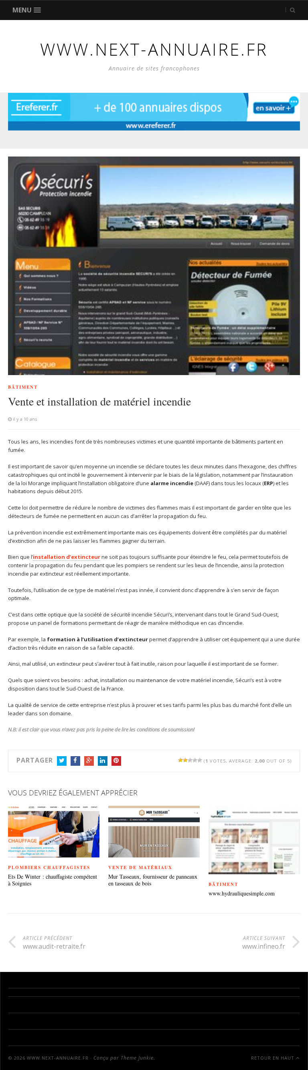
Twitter (62, 761)
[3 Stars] (190, 760)
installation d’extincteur (66, 556)
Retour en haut (273, 1058)
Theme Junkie (137, 1057)
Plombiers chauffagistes (49, 867)
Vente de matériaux (140, 867)
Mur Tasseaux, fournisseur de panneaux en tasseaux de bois (152, 880)
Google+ (89, 761)
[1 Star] (180, 760)
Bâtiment (23, 387)
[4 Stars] (194, 760)
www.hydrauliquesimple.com (242, 893)
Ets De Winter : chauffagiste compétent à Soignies (52, 880)
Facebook (75, 761)
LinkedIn (102, 761)
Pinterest (116, 761)
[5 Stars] (199, 760)
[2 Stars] (185, 760)
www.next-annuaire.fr (58, 1058)
